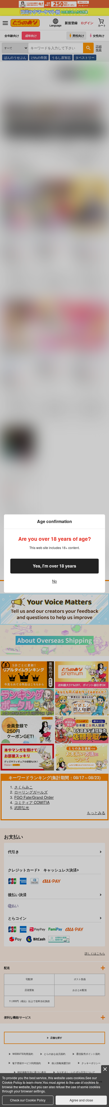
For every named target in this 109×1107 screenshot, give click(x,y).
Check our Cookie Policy (28, 1100)
